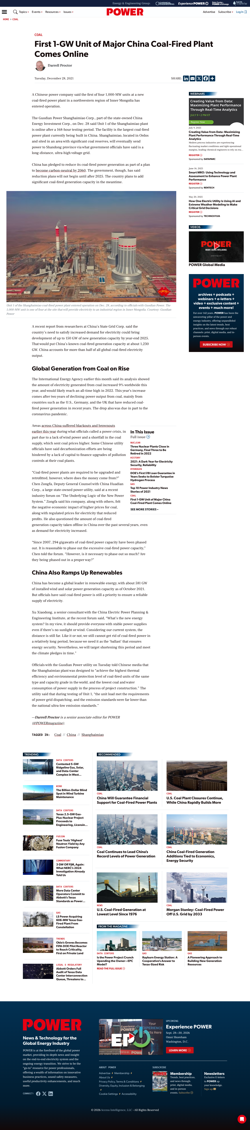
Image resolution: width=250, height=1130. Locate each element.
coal (57, 734)
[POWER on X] (44, 1093)
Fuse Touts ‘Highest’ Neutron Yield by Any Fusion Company (70, 843)
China (71, 734)
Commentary (63, 861)
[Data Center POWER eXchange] (220, 3)
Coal (15, 19)
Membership (121, 1073)
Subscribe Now (214, 344)
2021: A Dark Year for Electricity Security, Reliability (151, 463)
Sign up (208, 1089)
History (135, 458)
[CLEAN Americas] (240, 3)
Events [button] (36, 12)
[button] (4, 12)
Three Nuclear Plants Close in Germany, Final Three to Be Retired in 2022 (149, 449)
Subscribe (185, 1092)
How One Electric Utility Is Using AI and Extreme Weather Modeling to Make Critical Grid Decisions (215, 204)
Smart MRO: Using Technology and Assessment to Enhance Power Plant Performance (213, 175)
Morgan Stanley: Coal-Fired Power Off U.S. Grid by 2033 (195, 911)
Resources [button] (52, 12)
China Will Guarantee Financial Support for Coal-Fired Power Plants (127, 800)
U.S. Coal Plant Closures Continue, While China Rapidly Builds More (195, 800)
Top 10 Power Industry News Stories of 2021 (149, 489)
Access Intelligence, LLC (116, 1110)
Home (6, 19)
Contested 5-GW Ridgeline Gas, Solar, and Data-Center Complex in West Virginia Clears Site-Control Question (70, 772)
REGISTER (194, 155)
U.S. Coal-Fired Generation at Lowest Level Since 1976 (121, 911)
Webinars (197, 93)
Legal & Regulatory (69, 965)
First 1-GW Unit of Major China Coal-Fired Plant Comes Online (150, 501)
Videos (195, 226)
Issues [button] (68, 12)
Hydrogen (136, 469)
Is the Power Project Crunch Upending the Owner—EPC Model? (115, 960)
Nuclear (135, 443)
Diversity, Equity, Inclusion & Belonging (122, 1085)
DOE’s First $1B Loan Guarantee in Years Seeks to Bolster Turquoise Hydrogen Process (152, 476)
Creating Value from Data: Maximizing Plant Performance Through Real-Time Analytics (214, 135)
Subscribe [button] (225, 12)
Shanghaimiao (92, 734)
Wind (59, 786)
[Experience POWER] (193, 3)
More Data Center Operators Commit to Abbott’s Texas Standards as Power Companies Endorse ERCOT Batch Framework (70, 900)
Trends (60, 939)
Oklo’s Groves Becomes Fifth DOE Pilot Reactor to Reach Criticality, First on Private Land (71, 947)
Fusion (60, 836)
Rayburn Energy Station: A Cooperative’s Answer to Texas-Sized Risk (159, 960)
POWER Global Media (207, 264)
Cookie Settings (108, 1094)
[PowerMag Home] (125, 12)
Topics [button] (23, 12)
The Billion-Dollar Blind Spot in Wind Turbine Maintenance (71, 793)
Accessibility (129, 1094)
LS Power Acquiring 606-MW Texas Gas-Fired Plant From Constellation (69, 921)
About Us (104, 1077)
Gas (132, 484)
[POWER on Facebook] (38, 1093)
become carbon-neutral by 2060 (61, 170)
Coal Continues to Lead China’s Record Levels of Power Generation (126, 853)
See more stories (143, 509)
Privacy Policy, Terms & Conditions (119, 1081)
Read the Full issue (109, 968)
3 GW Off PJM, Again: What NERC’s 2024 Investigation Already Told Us (70, 869)
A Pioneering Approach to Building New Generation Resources (205, 960)
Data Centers (64, 760)
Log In (240, 12)
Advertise (209, 12)
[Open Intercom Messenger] (242, 1119)
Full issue (138, 437)
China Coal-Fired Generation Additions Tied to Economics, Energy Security (191, 856)
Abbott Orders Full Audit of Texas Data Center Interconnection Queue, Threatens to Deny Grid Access (71, 975)
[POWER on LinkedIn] (51, 1093)
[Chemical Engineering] (165, 3)
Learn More (178, 1050)
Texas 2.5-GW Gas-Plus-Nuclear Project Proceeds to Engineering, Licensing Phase (71, 821)
